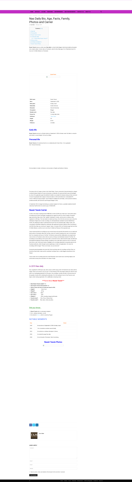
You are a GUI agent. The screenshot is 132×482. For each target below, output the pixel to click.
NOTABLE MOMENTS (36, 42)
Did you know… (34, 40)
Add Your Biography (70, 11)
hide (41, 28)
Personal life (33, 33)
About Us (88, 11)
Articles (37, 11)
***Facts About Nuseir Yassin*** (40, 38)
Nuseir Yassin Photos (35, 43)
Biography (35, 15)
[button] (101, 11)
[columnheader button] (32, 323)
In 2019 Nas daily (34, 36)
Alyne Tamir (53, 116)
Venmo (38, 314)
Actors (43, 11)
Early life (32, 31)
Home (31, 11)
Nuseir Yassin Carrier (35, 34)
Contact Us (80, 11)
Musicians (50, 11)
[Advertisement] (53, 63)
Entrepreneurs (59, 11)
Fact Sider (33, 24)
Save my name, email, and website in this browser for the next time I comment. (48, 471)
